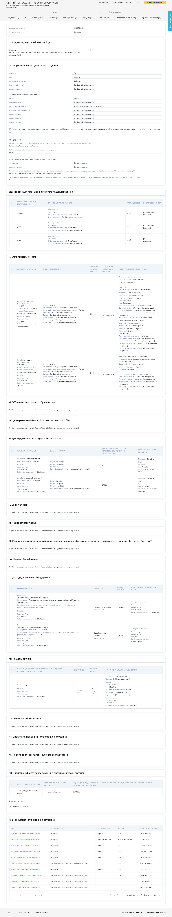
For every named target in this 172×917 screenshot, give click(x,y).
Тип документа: (38, 18)
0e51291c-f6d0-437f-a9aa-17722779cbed (25, 845)
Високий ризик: (106, 18)
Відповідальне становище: (127, 18)
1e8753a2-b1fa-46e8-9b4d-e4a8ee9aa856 (25, 857)
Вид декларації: (14, 18)
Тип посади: (53, 18)
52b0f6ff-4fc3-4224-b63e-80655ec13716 (25, 839)
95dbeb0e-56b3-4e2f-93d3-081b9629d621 (26, 887)
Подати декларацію (155, 2)
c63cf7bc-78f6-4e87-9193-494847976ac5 (25, 833)
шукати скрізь (115, 12)
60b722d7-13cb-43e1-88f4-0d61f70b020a (25, 851)
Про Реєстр (103, 2)
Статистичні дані (133, 2)
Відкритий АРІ (117, 2)
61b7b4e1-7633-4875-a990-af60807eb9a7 (25, 869)
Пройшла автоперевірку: (151, 18)
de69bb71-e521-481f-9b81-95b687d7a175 (25, 881)
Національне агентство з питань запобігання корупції (146, 912)
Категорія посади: (70, 18)
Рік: (26, 18)
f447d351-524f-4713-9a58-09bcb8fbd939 (25, 863)
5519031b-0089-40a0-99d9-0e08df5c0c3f (26, 875)
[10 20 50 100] (16, 895)
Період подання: (88, 18)
